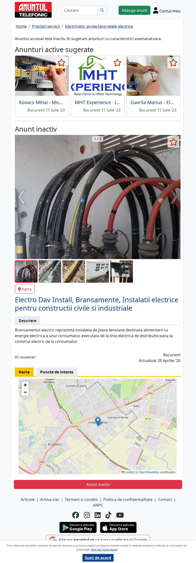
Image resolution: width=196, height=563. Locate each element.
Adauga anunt (134, 10)
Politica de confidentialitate (127, 499)
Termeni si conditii (81, 499)
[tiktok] (108, 515)
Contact (165, 499)
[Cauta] (102, 10)
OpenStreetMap (149, 472)
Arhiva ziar (49, 499)
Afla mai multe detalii (104, 549)
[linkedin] (98, 515)
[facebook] (75, 515)
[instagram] (87, 515)
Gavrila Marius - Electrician (160, 102)
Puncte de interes (56, 372)
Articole (28, 499)
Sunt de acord (98, 557)
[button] (98, 421)
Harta (24, 372)
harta (27, 289)
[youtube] (120, 515)
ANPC (98, 505)
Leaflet (129, 472)
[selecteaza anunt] (61, 62)
